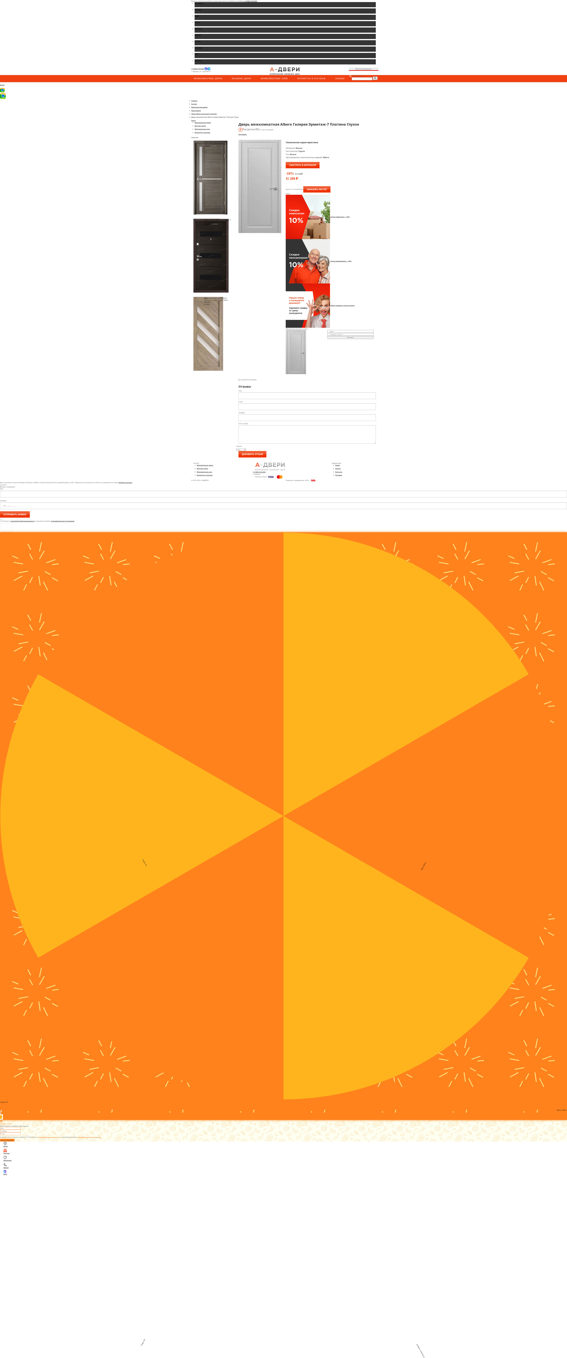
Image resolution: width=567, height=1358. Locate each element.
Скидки (339, 78)
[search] (375, 78)
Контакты (338, 472)
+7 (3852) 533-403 (250, 1)
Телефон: (3, 501)
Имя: (2, 489)
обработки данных (125, 482)
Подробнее (242, 134)
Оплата (338, 468)
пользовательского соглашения (62, 521)
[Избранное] (240, 71)
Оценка (239, 446)
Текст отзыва (243, 423)
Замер (337, 465)
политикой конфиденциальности (22, 521)
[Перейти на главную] (284, 71)
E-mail (240, 402)
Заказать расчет (317, 189)
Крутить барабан (7, 1140)
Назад (193, 120)
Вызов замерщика (364, 69)
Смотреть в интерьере (302, 165)
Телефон (241, 413)
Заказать (350, 337)
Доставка (338, 475)
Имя (240, 391)
